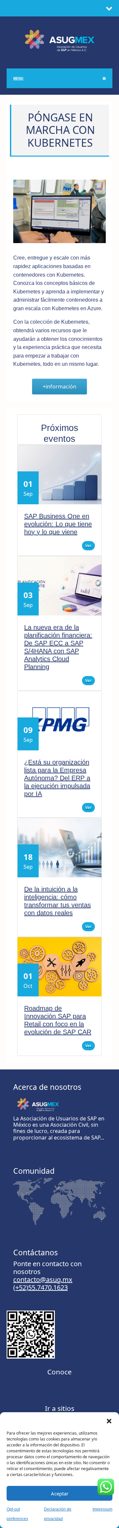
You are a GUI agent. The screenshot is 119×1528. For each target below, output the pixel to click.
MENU (18, 78)
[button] (109, 1420)
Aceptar (59, 1493)
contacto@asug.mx (42, 1279)
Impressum (102, 1509)
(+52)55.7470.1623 (40, 1287)
